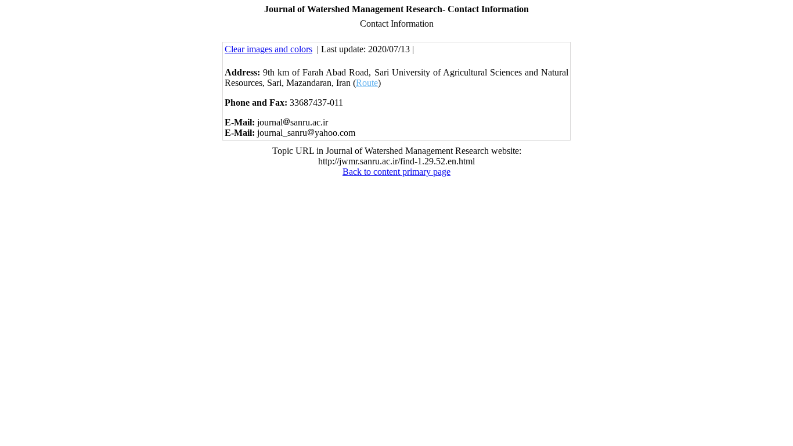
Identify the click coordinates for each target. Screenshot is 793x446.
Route (367, 83)
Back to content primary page (396, 172)
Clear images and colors (268, 49)
